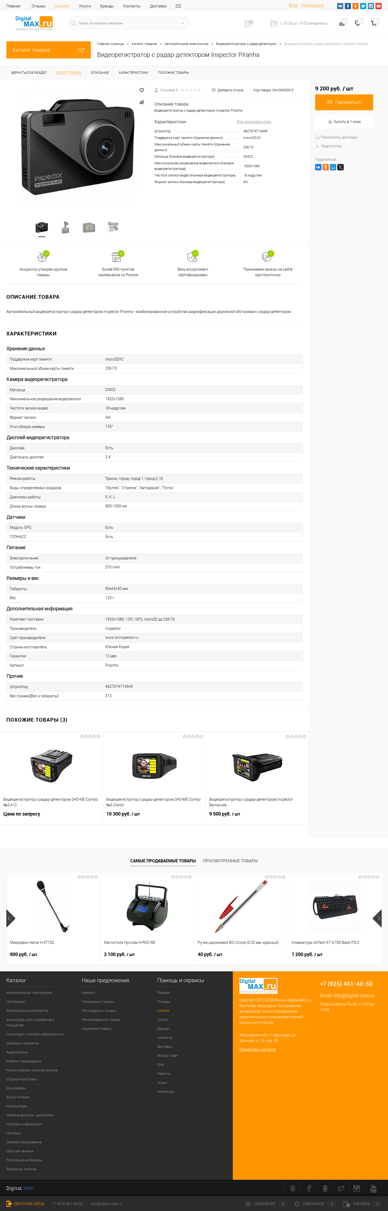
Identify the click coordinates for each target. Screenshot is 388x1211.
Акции (162, 1083)
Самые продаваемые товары (163, 861)
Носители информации (24, 1124)
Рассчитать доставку (339, 137)
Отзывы (39, 6)
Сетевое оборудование (24, 1142)
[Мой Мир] (333, 167)
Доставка (158, 6)
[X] (340, 167)
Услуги (85, 6)
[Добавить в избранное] (141, 90)
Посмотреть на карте (257, 1049)
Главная (13, 6)
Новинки (88, 993)
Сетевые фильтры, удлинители (30, 1115)
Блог (160, 1065)
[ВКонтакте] (318, 167)
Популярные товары (98, 1002)
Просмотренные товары (230, 861)
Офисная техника (19, 1151)
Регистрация (312, 5)
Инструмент (15, 1002)
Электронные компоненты (27, 1011)
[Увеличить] (77, 147)
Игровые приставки (21, 1079)
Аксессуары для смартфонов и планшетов (30, 1022)
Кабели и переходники (23, 1061)
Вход (293, 5)
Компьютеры (16, 1106)
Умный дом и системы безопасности (35, 1034)
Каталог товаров (31, 50)
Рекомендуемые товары (101, 1020)
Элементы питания (21, 1169)
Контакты (131, 6)
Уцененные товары (97, 1029)
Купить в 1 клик (347, 122)
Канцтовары (16, 1088)
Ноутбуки (13, 1133)
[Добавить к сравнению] (141, 102)
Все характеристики (254, 122)
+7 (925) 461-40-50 (67, 1204)
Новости (164, 1074)
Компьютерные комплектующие (32, 1070)
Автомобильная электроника (29, 993)
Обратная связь (29, 1204)
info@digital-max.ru (354, 995)
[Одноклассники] (326, 167)
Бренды (107, 6)
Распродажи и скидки (99, 1011)
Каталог (62, 6)
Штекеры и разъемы (22, 1043)
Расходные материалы (24, 1160)
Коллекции (165, 1092)
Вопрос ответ (167, 1056)
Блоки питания (17, 1097)
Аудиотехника (17, 1052)
